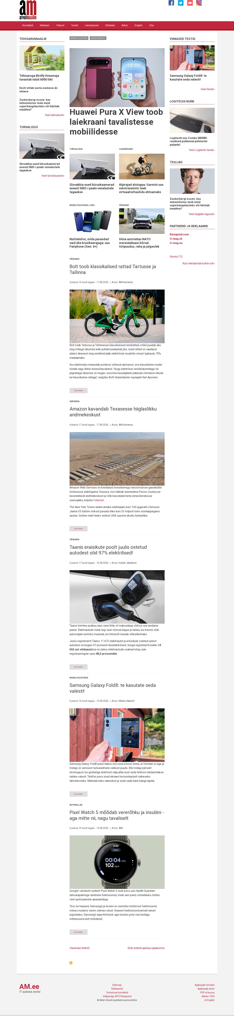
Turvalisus (76, 149)
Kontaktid (27, 25)
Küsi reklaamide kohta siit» (198, 263)
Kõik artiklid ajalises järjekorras (146, 948)
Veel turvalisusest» (52, 175)
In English (210, 1000)
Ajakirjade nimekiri (205, 985)
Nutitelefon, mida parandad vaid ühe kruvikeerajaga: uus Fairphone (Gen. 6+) (90, 242)
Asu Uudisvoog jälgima (71, 963)
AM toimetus (126, 282)
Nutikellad (76, 805)
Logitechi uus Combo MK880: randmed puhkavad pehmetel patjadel (188, 141)
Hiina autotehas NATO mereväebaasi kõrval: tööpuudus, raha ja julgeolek (139, 242)
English (139, 25)
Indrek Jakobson (128, 562)
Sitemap (117, 985)
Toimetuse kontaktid (117, 992)
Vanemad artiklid (79, 948)
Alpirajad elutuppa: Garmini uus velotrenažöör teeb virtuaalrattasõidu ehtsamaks (141, 188)
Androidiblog (98, 38)
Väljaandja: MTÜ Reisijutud (117, 996)
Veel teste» (208, 89)
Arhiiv (125, 25)
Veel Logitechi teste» (202, 150)
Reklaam (45, 25)
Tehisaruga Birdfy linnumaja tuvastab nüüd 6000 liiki (39, 77)
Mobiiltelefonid (79, 38)
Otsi (151, 25)
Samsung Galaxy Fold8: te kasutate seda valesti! (188, 77)
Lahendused (91, 25)
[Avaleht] (27, 9)
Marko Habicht (126, 701)
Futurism (99, 500)
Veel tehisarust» (54, 115)
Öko (92, 205)
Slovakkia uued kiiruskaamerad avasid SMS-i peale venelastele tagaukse (39, 167)
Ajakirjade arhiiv (206, 988)
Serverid (74, 401)
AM (121, 828)
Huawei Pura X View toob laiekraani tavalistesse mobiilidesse (116, 122)
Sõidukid (110, 25)
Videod (60, 25)
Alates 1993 (208, 996)
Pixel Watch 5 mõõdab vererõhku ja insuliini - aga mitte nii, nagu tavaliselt (117, 815)
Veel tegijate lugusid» (202, 214)
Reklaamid (117, 988)
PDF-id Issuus (207, 992)
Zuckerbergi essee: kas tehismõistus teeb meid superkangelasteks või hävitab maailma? (39, 104)
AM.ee (29, 987)
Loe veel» (78, 390)
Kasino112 (176, 256)
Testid (74, 25)
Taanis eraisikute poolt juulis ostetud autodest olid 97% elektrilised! (108, 550)
